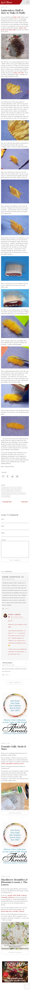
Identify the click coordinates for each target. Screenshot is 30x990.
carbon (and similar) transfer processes (12, 763)
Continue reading (18, 813)
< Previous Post (6, 502)
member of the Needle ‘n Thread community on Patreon (13, 896)
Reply (7, 608)
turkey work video (19, 73)
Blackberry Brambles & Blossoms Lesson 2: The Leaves (14, 882)
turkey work (16, 17)
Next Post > (25, 502)
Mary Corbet (14, 614)
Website (3, 533)
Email (2, 526)
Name (2, 519)
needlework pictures (9, 493)
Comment (3, 540)
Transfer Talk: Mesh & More (13, 747)
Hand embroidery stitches (11, 490)
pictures (22, 493)
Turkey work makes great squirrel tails (13, 29)
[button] (27, 2)
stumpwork (6, 496)
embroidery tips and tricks (11, 488)
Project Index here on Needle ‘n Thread (12, 911)
